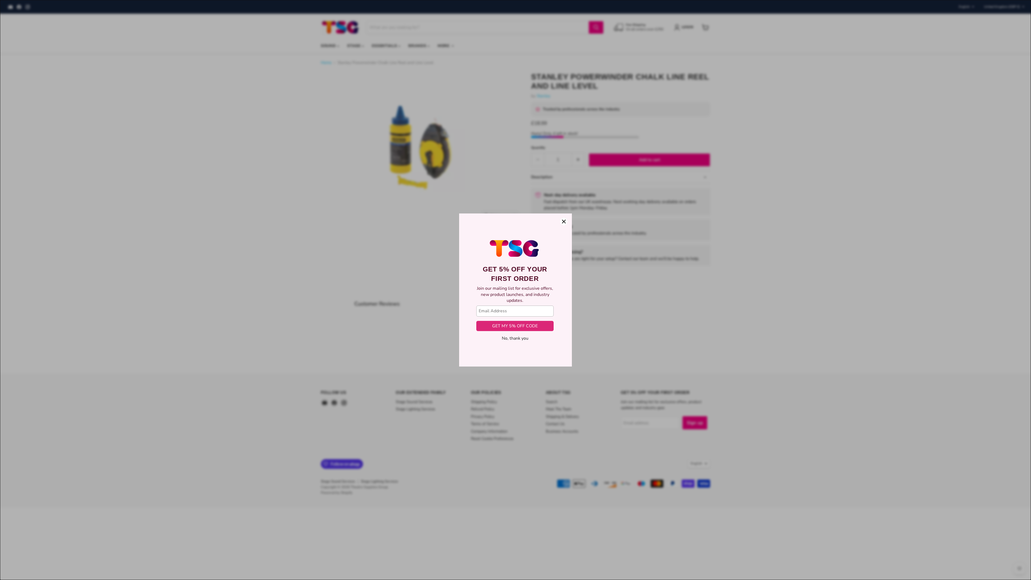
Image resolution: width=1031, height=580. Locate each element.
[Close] (564, 221)
